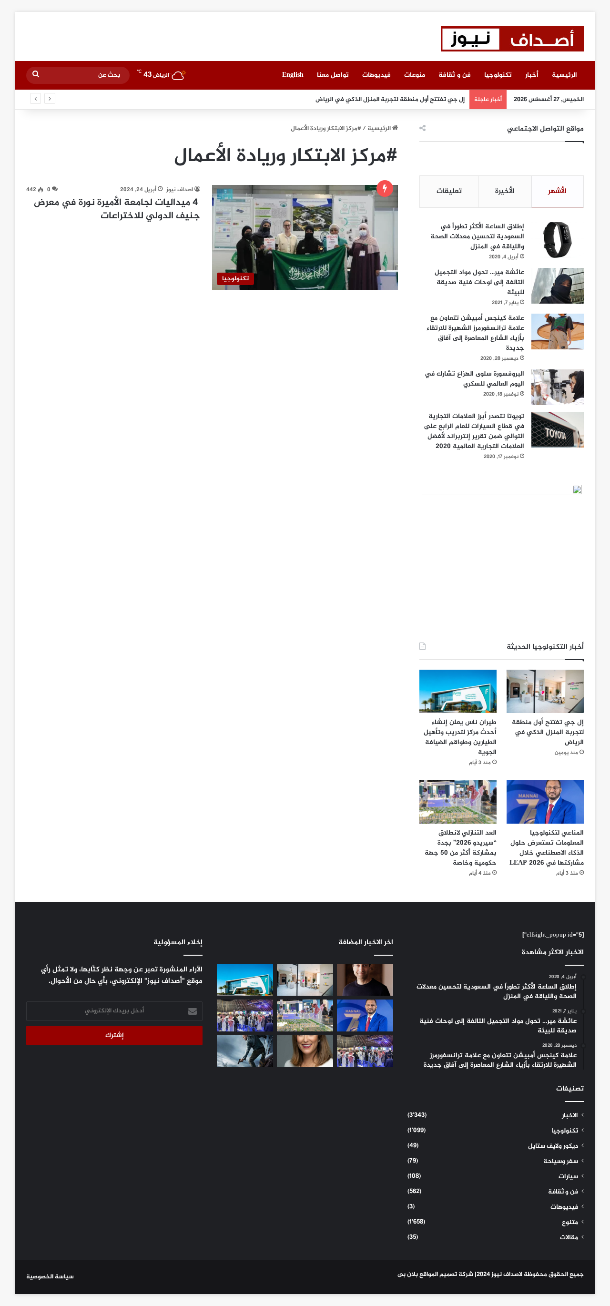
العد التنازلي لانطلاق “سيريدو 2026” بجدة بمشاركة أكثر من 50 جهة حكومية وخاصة (461, 847)
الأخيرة (505, 191)
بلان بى (407, 1274)
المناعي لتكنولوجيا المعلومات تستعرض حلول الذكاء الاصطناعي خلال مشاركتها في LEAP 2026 (546, 847)
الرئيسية (564, 75)
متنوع (570, 1222)
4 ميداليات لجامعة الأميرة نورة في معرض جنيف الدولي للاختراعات (117, 209)
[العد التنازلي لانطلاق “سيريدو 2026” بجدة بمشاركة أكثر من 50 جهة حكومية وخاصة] (458, 801)
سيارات (568, 1177)
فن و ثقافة (454, 75)
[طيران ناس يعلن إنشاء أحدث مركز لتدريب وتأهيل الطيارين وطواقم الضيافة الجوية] (458, 691)
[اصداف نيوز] (512, 38)
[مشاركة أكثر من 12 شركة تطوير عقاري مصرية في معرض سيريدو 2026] (365, 1051)
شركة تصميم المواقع (446, 1274)
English (293, 75)
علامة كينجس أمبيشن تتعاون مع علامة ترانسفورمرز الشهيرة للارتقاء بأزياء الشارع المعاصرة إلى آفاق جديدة (475, 333)
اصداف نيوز (179, 189)
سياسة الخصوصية (50, 1277)
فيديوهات (376, 75)
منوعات (414, 75)
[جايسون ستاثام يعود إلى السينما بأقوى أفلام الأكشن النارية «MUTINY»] (245, 1051)
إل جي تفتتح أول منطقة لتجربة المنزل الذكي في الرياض (390, 99)
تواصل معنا (333, 75)
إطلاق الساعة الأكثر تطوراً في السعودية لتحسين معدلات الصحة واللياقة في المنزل (477, 236)
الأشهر (557, 191)
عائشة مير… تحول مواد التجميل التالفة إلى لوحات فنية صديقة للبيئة (479, 282)
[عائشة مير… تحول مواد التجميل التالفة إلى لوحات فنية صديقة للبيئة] (557, 286)
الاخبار (570, 1116)
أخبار (532, 75)
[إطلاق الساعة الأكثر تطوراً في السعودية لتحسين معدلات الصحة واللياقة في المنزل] (557, 240)
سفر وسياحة (560, 1161)
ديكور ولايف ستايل (553, 1146)
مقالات (569, 1238)
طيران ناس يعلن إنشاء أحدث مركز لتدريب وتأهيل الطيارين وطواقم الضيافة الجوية (460, 737)
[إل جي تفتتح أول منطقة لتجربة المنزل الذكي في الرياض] (545, 691)
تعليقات (449, 191)
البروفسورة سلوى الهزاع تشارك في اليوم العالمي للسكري (474, 378)
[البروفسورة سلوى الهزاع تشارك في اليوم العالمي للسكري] (557, 387)
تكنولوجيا (498, 75)
